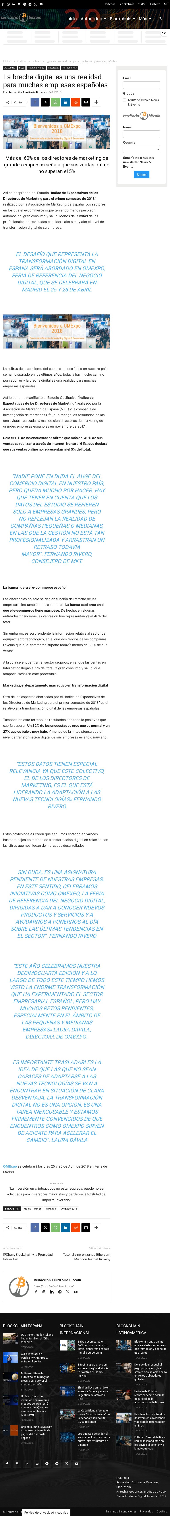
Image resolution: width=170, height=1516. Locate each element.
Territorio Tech (69, 67)
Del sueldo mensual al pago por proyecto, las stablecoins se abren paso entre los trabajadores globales (150, 1372)
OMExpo (51, 1208)
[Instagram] (8, 4)
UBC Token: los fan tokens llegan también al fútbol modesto (37, 1338)
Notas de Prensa (36, 67)
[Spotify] (24, 4)
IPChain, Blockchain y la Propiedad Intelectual (28, 1257)
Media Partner (32, 1208)
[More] (96, 102)
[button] (160, 18)
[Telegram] (30, 4)
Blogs (21, 67)
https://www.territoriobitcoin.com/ (54, 1286)
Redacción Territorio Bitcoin (26, 92)
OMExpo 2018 (69, 1208)
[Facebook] (3, 4)
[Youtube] (41, 4)
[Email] (85, 102)
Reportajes (53, 67)
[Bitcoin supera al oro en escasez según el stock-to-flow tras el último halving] (67, 1368)
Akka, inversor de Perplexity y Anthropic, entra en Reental (34, 1357)
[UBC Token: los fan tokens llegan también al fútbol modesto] (10, 1338)
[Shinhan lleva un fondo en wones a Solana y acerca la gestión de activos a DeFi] (67, 1391)
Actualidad (20, 61)
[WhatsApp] (55, 102)
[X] (35, 4)
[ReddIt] (75, 102)
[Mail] (19, 4)
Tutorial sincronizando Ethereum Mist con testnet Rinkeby (86, 1257)
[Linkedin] (13, 4)
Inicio (6, 61)
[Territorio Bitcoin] (21, 19)
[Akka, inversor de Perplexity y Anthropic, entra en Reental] (10, 1357)
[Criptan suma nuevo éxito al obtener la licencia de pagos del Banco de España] (10, 1430)
